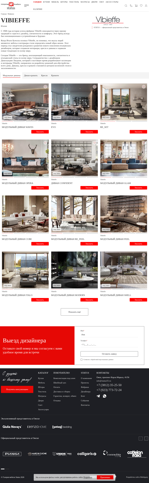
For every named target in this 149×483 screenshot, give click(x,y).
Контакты (85, 405)
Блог (83, 396)
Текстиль (42, 391)
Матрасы (42, 396)
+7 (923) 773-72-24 (109, 390)
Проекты (85, 383)
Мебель (41, 383)
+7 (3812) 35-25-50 (109, 385)
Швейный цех (59, 383)
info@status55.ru (104, 381)
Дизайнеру (86, 391)
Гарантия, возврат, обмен (64, 396)
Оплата (56, 387)
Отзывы (57, 400)
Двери (41, 400)
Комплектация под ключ (64, 378)
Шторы (41, 387)
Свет (40, 405)
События (85, 400)
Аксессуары (43, 409)
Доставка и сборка (61, 391)
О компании (86, 378)
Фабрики (85, 387)
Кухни (41, 378)
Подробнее (87, 477)
